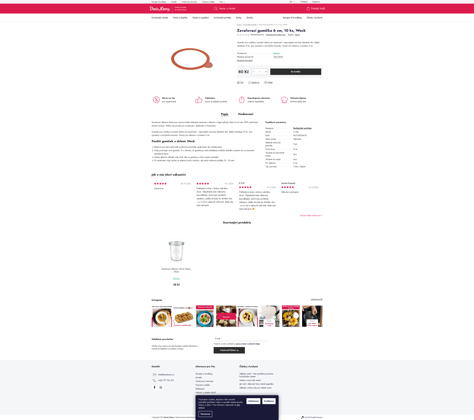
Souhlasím (269, 401)
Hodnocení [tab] (245, 114)
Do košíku (295, 71)
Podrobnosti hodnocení (276, 34)
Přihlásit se (234, 350)
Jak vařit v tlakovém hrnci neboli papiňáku (256, 384)
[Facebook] (154, 387)
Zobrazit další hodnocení (310, 215)
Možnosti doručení (245, 60)
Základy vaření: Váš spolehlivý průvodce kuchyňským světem (256, 375)
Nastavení (205, 414)
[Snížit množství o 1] (253, 72)
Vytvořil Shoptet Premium (313, 417)
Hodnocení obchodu (189, 2)
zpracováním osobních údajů (248, 344)
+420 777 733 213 (166, 380)
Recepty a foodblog (159, 2)
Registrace (316, 1)
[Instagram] (161, 387)
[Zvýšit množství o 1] (266, 72)
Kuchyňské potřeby (302, 128)
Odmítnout (253, 401)
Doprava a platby (208, 2)
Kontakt (173, 2)
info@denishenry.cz (166, 374)
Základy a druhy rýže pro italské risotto (256, 387)
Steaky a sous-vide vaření (250, 380)
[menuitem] (160, 18)
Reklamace (200, 388)
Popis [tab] (224, 114)
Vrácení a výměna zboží (206, 392)
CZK (291, 1)
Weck (297, 34)
